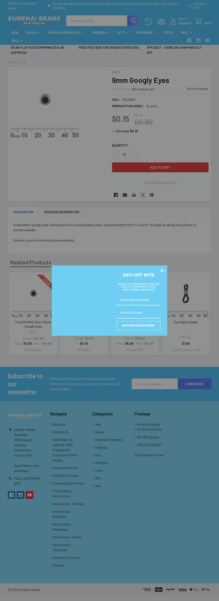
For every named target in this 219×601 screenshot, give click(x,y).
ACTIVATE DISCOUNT (138, 325)
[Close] (162, 270)
